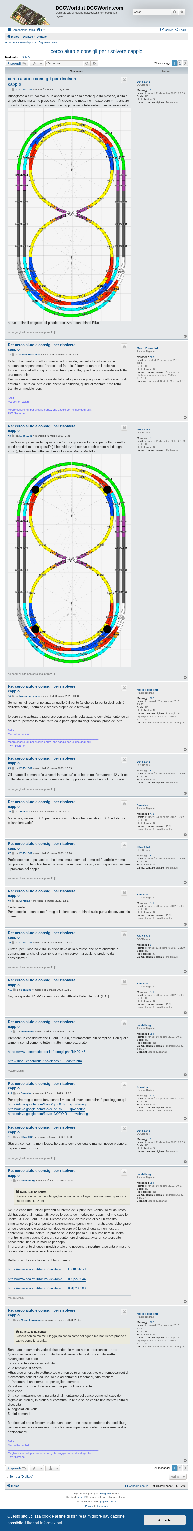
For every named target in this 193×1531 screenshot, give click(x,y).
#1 (9, 89)
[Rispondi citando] (124, 80)
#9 (9, 942)
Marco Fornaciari (147, 348)
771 (152, 813)
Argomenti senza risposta (20, 42)
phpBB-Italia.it (108, 1501)
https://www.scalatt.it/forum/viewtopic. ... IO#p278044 (47, 1279)
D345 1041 (143, 81)
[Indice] (31, 13)
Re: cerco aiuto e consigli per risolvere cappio (41, 347)
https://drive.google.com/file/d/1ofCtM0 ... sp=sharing (46, 1109)
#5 (9, 768)
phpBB (82, 1497)
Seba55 (26, 57)
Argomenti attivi (48, 42)
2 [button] (180, 63)
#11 (10, 1031)
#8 (9, 900)
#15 (10, 1320)
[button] (185, 63)
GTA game (105, 1493)
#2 (9, 354)
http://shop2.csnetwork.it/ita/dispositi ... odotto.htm (45, 1061)
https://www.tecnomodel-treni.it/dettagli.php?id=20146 (46, 1052)
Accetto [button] (164, 1520)
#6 (9, 811)
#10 (10, 989)
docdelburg (144, 1025)
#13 (10, 1137)
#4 (9, 696)
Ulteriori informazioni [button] (43, 1523)
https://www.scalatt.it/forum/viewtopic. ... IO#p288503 (47, 1288)
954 (152, 1033)
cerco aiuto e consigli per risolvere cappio (96, 51)
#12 (10, 1093)
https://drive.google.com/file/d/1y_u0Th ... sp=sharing (47, 1104)
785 (152, 356)
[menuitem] (42, 30)
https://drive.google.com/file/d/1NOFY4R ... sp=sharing (48, 1114)
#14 (10, 1180)
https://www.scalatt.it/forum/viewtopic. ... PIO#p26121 (47, 1269)
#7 (9, 853)
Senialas (142, 805)
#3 (9, 435)
